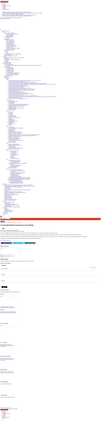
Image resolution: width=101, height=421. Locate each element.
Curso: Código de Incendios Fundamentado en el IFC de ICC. (19, 86)
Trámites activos (7, 209)
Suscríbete (4, 8)
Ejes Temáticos (13, 151)
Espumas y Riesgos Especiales (14, 144)
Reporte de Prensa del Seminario (16, 176)
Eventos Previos (7, 77)
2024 (7, 79)
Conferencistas (13, 153)
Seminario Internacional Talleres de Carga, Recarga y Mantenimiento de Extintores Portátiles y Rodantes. (24, 65)
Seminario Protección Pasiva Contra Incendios (16, 106)
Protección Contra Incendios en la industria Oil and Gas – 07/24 (19, 88)
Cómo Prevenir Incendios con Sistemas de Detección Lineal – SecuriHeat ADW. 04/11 (23, 95)
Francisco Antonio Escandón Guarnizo (13, 48)
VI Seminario (11, 114)
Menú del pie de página (4, 409)
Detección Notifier (12, 102)
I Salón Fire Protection (14, 154)
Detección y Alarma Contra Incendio (15, 136)
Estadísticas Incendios (12, 107)
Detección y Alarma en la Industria (14, 133)
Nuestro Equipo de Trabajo (9, 50)
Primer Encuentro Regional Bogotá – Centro (16, 182)
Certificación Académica (9, 67)
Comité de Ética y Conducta (9, 202)
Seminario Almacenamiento (13, 137)
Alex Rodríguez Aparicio (11, 42)
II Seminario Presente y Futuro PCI (15, 160)
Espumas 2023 (11, 100)
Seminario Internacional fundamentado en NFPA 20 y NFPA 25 (19, 179)
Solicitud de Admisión (8, 211)
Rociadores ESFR (12, 130)
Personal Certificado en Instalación (12, 73)
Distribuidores (7, 58)
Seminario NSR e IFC (12, 116)
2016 (7, 168)
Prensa (4, 214)
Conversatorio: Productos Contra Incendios (16, 140)
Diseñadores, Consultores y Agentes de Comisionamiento (14, 57)
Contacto (4, 7)
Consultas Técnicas (8, 188)
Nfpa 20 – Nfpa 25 (12, 146)
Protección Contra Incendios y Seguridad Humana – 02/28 (18, 98)
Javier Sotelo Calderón (10, 40)
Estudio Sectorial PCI (8, 198)
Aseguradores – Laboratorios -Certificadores (12, 59)
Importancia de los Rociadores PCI (10, 199)
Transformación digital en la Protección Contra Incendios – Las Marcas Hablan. (22, 89)
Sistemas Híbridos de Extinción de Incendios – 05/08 (17, 92)
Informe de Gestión (6, 31)
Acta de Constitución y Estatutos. (12, 33)
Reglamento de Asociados (9, 210)
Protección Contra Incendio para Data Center (16, 87)
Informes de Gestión (8, 54)
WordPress (7, 408)
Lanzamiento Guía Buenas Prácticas (15, 138)
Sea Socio (4, 6)
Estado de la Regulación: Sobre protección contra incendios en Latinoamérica (17, 189)
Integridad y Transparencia (9, 36)
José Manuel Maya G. (10, 43)
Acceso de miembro (6, 9)
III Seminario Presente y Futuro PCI (15, 145)
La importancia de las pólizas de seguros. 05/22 (17, 91)
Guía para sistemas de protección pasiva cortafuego (13, 191)
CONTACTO (5, 212)
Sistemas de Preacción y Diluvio (14, 148)
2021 (7, 126)
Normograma (7, 190)
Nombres (3, 274)
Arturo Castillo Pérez (10, 41)
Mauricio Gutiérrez (10, 47)
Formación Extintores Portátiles (14, 139)
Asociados (4, 4)
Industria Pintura (11, 119)
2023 (7, 99)
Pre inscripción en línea (13, 167)
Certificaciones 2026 (10, 68)
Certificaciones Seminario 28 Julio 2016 (17, 170)
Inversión (12, 156)
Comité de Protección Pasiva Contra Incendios (12, 206)
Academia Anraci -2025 (6, 5)
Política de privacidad (6, 417)
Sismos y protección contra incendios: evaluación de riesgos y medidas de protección (17, 15)
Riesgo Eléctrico (11, 129)
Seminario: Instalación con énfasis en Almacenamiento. (18, 163)
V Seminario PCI (12, 127)
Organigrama (7, 38)
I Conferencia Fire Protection (13, 150)
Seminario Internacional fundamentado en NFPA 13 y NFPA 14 (19, 178)
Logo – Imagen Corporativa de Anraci (11, 55)
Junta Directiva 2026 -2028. (9, 39)
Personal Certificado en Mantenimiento (13, 72)
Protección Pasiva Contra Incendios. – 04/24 (16, 94)
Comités (4, 201)
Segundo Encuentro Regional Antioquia (15, 180)
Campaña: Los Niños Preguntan (10, 200)
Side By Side (13, 155)
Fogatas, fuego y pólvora (9, 195)
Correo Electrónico (4, 268)
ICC (7, 52)
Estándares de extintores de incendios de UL (16, 108)
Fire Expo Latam (7, 66)
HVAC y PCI (11, 111)
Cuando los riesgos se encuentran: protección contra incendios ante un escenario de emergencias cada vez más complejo (22, 13)
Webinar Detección (12, 123)
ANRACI (3, 230)
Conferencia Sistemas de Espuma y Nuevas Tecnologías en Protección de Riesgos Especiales (24, 134)
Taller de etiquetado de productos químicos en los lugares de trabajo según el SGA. (22, 82)
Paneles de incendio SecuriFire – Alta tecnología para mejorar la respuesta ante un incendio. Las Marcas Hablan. (27, 83)
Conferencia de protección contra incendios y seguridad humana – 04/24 (21, 93)
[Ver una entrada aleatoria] (0, 220)
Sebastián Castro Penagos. (11, 46)
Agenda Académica (14, 152)
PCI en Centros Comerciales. (9, 193)
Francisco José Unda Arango (11, 45)
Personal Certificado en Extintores (12, 74)
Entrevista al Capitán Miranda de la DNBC (18, 172)
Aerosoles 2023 (11, 103)
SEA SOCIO (5, 207)
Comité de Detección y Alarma (10, 204)
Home (1, 222)
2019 (7, 143)
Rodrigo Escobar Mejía (10, 44)
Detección (10, 118)
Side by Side (11, 112)
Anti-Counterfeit (7, 187)
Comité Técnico (7, 203)
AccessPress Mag (14, 408)
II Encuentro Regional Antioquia (16, 181)
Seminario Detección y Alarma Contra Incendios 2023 (18, 105)
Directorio (6, 213)
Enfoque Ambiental (10, 35)
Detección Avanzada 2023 (13, 101)
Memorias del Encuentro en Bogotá (17, 183)
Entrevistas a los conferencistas (16, 173)
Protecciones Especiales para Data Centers (16, 132)
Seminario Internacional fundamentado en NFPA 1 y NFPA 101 (19, 177)
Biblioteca (6, 76)
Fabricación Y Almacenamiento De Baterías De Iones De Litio (15, 192)
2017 (7, 159)
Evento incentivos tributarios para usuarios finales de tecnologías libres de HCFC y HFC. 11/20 (24, 80)
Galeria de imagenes (14, 174)
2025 (7, 78)
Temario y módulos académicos (16, 165)
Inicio (3, 3)
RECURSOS (5, 184)
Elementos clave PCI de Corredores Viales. (12, 194)
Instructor (12, 164)
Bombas (10, 124)
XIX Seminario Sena (12, 115)
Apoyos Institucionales (15, 158)
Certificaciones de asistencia (15, 161)
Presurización (11, 122)
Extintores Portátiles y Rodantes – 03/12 (15, 97)
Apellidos (3, 280)
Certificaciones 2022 (10, 71)
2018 (7, 149)
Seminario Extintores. (12, 141)
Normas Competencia (8, 75)
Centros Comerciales (12, 142)
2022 (7, 110)
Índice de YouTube (8, 196)
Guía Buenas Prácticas (8, 197)
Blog (4, 222)
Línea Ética (9, 37)
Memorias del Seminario (15, 162)
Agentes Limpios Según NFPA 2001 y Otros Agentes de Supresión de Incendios (22, 135)
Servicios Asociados (8, 62)
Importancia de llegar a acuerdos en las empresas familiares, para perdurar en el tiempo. (17, 12)
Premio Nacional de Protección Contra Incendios (13, 53)
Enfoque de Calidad (10, 34)
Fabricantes (6, 60)
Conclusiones (13, 171)
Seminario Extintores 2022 (13, 121)
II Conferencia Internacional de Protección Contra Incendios (19, 104)
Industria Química (12, 120)
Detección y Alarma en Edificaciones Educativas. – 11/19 (18, 81)
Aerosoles (10, 125)
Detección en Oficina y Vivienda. (14, 117)
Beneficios (6, 208)
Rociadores (11, 113)
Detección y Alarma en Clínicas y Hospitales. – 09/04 (18, 85)
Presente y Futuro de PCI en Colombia (15, 169)
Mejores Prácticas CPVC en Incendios (15, 131)
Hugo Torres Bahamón (10, 49)
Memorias (12, 157)
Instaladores (7, 61)
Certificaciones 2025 (10, 69)
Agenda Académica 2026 (7, 63)
